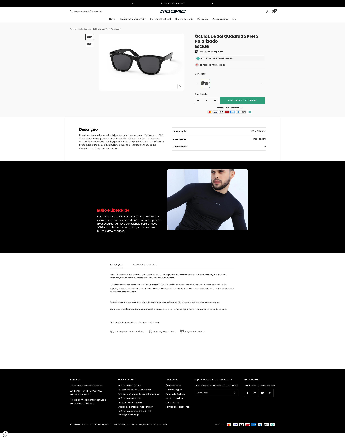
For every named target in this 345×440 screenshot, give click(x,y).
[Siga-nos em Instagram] (255, 393)
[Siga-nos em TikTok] (269, 393)
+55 (84, 390)
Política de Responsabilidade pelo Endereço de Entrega (135, 413)
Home (112, 18)
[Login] (267, 11)
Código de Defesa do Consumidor (135, 406)
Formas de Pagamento (177, 406)
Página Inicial (76, 29)
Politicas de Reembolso (130, 402)
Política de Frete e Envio (130, 398)
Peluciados (202, 18)
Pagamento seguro (195, 331)
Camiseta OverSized (160, 18)
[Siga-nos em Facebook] (247, 393)
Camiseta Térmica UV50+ (133, 18)
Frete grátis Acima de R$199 (130, 331)
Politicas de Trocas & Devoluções (134, 389)
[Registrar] (234, 393)
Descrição (116, 265)
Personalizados (220, 18)
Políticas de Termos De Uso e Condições (138, 393)
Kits (234, 18)
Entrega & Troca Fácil (145, 265)
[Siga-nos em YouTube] (262, 393)
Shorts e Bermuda (184, 18)
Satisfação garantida (164, 331)
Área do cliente (173, 385)
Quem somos (173, 402)
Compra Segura (174, 389)
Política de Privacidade (129, 385)
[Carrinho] (273, 11)
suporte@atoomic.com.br (90, 385)
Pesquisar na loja (174, 398)
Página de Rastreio (175, 393)
